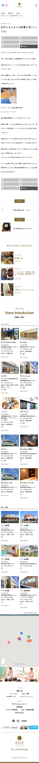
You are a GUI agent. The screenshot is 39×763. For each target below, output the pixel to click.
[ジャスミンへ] (10, 414)
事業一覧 (20, 691)
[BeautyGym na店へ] (10, 483)
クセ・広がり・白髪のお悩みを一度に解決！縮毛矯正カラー (24, 274)
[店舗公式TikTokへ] (24, 354)
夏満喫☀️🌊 (18, 258)
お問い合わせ (19, 713)
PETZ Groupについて (19, 704)
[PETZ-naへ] (10, 450)
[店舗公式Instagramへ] (21, 354)
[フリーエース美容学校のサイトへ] (10, 727)
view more (17, 261)
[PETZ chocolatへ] (29, 378)
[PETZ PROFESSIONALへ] (10, 343)
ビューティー (14, 694)
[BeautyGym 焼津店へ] (29, 450)
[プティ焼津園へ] (29, 559)
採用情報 (20, 707)
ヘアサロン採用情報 (11, 710)
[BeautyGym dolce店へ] (29, 483)
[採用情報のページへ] (29, 727)
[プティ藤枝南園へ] (29, 592)
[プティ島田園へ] (10, 559)
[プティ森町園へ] (10, 526)
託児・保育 (25, 694)
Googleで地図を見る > (31, 613)
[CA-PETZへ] (10, 378)
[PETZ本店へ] (29, 343)
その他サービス (11, 696)
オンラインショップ (26, 696)
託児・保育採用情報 (28, 710)
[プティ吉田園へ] (29, 526)
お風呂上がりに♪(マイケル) (24, 290)
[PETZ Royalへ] (29, 414)
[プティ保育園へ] (10, 592)
